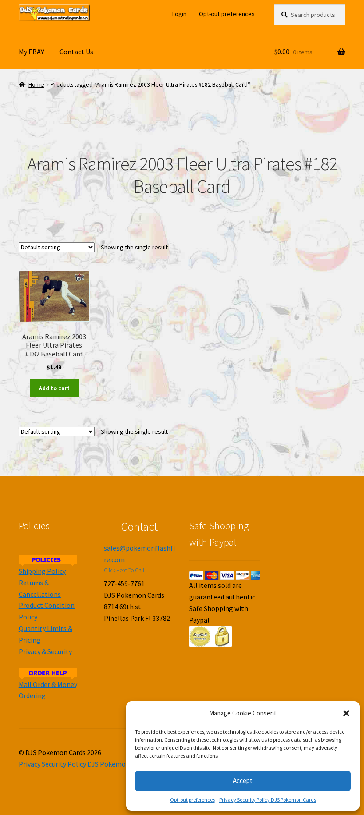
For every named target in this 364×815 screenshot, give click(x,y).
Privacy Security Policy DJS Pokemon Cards (267, 799)
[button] (346, 713)
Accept (243, 780)
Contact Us (76, 51)
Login (179, 14)
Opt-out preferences (192, 799)
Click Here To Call (124, 570)
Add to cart (54, 388)
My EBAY (31, 51)
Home (36, 84)
